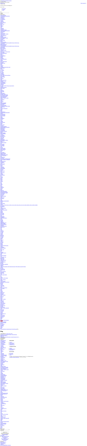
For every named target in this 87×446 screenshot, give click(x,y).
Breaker (1, 41)
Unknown (1, 241)
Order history (11, 354)
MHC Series (2, 235)
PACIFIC (1, 220)
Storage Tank (2, 273)
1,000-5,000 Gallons (3, 266)
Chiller (1, 26)
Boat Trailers (2, 309)
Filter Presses (2, 91)
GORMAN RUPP (3, 208)
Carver (1, 166)
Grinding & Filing (3, 403)
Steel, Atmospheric (3, 271)
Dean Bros (1, 169)
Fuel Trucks (2, 310)
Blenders (1, 23)
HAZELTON (2, 216)
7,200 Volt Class (16, 42)
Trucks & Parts (2, 315)
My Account (4, 8)
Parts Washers (2, 144)
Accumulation (2, 135)
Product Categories (3, 15)
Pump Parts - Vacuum (3, 226)
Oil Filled (1, 86)
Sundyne (1, 181)
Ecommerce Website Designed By (14, 357)
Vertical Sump (2, 197)
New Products (11, 349)
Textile (1, 277)
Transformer (2, 84)
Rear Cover (2, 205)
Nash (1, 229)
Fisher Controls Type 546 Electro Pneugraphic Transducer (5, 439)
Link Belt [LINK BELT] (3, 108)
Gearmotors (2, 73)
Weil (1, 185)
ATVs (1, 308)
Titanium (1, 267)
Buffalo (1, 165)
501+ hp (1, 71)
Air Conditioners (2, 19)
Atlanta (1, 100)
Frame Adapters (2, 203)
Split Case (1, 195)
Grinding (1, 121)
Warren (1, 184)
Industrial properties (3, 322)
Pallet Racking (2, 139)
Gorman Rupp (2, 172)
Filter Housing (2, 93)
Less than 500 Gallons (22, 266)
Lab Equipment (2, 130)
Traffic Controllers (3, 279)
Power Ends (2, 213)
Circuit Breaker (2, 43)
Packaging (1, 138)
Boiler (1, 350)
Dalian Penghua (2, 168)
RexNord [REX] (2, 114)
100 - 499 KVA (2, 85)
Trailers (1, 314)
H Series (1, 233)
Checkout (3, 9)
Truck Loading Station (3, 274)
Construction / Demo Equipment (5, 30)
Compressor (2, 354)
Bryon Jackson (2, 164)
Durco (1, 171)
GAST (1, 207)
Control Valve (2, 286)
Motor (1, 68)
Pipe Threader (2, 152)
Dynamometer (2, 38)
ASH (1, 199)
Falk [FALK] (2, 104)
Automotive (2, 21)
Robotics (2, 399)
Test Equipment (2, 82)
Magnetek (1, 56)
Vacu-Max (1, 242)
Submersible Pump (3, 196)
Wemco (1, 186)
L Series (1, 234)
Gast (1, 228)
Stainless (1, 265)
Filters (1, 92)
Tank (1, 256)
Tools (1, 278)
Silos (1, 254)
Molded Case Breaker (3, 44)
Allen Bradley (2, 52)
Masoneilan (2, 296)
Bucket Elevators (2, 136)
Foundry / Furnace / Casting (5, 369)
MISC (1, 189)
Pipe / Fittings (2, 388)
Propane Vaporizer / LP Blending (5, 159)
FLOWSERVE (2, 206)
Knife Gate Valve (2, 303)
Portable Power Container (4, 154)
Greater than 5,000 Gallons (15, 266)
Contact (1, 327)
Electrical (1, 39)
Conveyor (1, 32)
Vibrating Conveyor (3, 408)
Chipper (1, 246)
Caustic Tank (2, 259)
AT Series (1, 231)
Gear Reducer (2, 99)
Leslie (1, 295)
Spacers (1, 150)
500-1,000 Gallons (9, 266)
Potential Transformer (3, 87)
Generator (1, 65)
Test (1, 276)
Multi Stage (2, 190)
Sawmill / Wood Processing (4, 245)
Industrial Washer (3, 377)
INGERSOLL (2, 217)
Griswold (1, 174)
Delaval (1, 170)
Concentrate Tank (2, 261)
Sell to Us (1, 323)
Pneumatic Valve (2, 305)
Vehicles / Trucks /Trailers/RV (5, 418)
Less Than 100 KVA (11, 85)
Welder (1, 317)
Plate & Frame (2, 124)
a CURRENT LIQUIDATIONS (3, 341)
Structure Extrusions (3, 255)
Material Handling (3, 133)
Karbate (1, 123)
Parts (1, 143)
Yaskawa (1, 60)
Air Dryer (1, 20)
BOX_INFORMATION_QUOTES (5, 445)
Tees (1, 151)
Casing (1, 200)
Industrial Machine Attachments (4, 127)
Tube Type (1, 125)
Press (1, 156)
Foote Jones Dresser (3, 105)
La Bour (1, 177)
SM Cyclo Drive (2, 115)
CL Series (1, 232)
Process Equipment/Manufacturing (5, 158)
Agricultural (2, 17)
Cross (1, 146)
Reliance (1, 113)
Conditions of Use (3, 443)
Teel (1, 182)
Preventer (1, 306)
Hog (1, 248)
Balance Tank (2, 258)
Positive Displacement (3, 191)
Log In (3, 10)
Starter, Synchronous (3, 80)
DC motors (2, 72)
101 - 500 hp (2, 70)
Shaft (1, 215)
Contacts (10, 348)
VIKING (1, 221)
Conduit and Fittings (3, 50)
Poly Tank (1, 268)
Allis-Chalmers (2, 162)
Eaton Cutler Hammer (3, 53)
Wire (1, 319)
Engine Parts (2, 90)
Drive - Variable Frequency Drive (5, 51)
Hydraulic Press (2, 157)
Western (1, 117)
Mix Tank (1, 263)
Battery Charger (2, 40)
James (1, 107)
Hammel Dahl (2, 292)
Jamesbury (1, 294)
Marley (1, 110)
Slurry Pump (2, 194)
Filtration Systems (3, 366)
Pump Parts (2, 198)
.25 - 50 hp (1, 69)
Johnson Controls (2, 55)
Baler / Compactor (3, 22)
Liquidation (2, 325)
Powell (1, 297)
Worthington (2, 187)
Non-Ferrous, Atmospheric (4, 264)
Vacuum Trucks (2, 316)
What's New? (2, 435)
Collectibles (2, 28)
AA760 (1, 230)
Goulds (1, 173)
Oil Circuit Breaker (3, 45)
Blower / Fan (2, 24)
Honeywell (2, 293)
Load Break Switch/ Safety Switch (5, 67)
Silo (0, 270)
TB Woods (1, 58)
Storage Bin (2, 272)
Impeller (1, 204)
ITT (0, 175)
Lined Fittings (2, 145)
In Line (1, 188)
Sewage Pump (2, 193)
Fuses (1, 64)
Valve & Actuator (2, 281)
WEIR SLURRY (2, 223)
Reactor (1, 243)
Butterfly (1, 283)
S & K (1, 180)
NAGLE (1, 219)
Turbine (1, 280)
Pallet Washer (2, 128)
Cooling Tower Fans (3, 35)
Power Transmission (3, 155)
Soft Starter (2, 78)
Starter (1, 77)
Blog (1, 328)
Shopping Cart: (2, 3)
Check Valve (2, 285)
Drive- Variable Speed (3, 61)
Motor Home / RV (3, 313)
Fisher (1, 290)
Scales (1, 253)
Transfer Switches (2, 83)
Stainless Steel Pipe (3, 153)
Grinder (1, 120)
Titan (1, 183)
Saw (1, 251)
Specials (1, 422)
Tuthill (1, 240)
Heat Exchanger (2, 122)
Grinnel (1, 291)
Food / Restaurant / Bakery (4, 95)
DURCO (1, 201)
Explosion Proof (2, 63)
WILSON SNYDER (3, 224)
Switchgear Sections (3, 81)
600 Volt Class (12, 42)
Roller (1, 250)
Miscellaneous (3, 384)
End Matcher (2, 247)
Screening (2, 407)
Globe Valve (2, 302)
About (1, 326)
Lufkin (1, 109)
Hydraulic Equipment (3, 126)
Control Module (2, 31)
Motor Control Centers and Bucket (5, 75)
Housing (1, 211)
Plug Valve (1, 304)
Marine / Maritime (3, 132)
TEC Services (2, 324)
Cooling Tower (2, 33)
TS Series (1, 237)
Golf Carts (1, 311)
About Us (10, 342)
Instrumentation (2, 129)
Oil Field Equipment (3, 142)
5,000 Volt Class (7, 42)
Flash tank (1, 262)
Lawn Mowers (2, 18)
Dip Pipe (1, 147)
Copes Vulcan (2, 288)
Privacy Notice (2, 442)
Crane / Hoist (2, 137)
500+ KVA (6, 85)
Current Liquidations (3, 321)
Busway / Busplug (3, 48)
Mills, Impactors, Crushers (4, 140)
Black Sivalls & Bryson (3, 287)
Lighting (1, 66)
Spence (1, 298)
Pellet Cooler (2, 249)
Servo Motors (2, 74)
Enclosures (1, 62)
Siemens (1, 57)
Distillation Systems (3, 37)
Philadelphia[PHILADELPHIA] (5, 112)
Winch (1, 318)
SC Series (1, 236)
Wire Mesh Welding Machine (4, 320)
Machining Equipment (3, 131)
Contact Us (2, 444)
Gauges (1, 98)
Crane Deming (2, 167)
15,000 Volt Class (2, 42)
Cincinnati (1, 101)
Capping (1, 284)
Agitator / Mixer (3, 342)
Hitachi (1, 54)
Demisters (1, 36)
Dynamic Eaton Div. (3, 102)
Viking (1, 116)
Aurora (1, 163)
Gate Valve (2, 301)
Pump (1, 160)
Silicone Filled (2, 88)
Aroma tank (2, 257)
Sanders (1, 244)
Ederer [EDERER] (3, 103)
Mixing (1, 141)
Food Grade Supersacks (3, 96)
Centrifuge (1, 25)
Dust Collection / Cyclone (4, 361)
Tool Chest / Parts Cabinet (4, 414)
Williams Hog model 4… (9, 336)
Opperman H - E (2, 111)
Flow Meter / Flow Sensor (4, 94)
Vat (0, 275)
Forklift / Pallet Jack (3, 97)
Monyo (1, 178)
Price (11, 333)
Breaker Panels (2, 47)
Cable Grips (2, 49)
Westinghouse (2, 118)
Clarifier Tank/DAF (3, 260)
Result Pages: (2, 338)
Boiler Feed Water (3, 161)
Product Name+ (8, 333)
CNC (1, 27)
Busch (1, 227)
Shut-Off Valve (2, 307)
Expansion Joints (2, 148)
